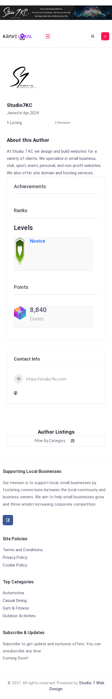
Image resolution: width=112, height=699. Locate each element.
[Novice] (20, 250)
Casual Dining (15, 600)
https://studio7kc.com (46, 379)
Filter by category (50, 441)
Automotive (13, 592)
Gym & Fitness (16, 608)
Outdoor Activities (19, 615)
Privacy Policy (15, 557)
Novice (37, 241)
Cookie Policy (15, 565)
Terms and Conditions (23, 549)
